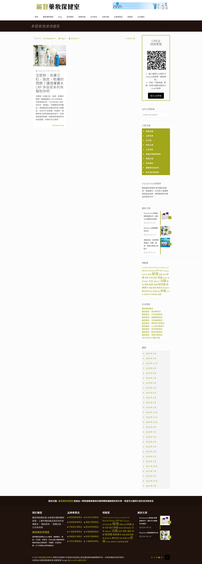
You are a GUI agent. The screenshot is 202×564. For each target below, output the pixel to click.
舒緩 (163, 291)
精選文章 (149, 158)
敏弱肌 (165, 278)
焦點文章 (149, 144)
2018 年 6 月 (151, 436)
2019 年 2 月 (151, 402)
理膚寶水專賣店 (75, 536)
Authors (74, 38)
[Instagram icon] (157, 557)
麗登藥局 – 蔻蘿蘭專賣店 (152, 317)
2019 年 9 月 (151, 368)
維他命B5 (166, 288)
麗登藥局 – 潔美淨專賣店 (152, 334)
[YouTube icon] (154, 557)
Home (149, 25)
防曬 (152, 294)
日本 (151, 280)
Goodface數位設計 (79, 560)
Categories (49, 38)
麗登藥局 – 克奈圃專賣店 (152, 320)
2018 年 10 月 (151, 422)
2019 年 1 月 (151, 407)
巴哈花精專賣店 (75, 541)
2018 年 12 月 (151, 412)
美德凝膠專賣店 (75, 517)
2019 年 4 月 (151, 392)
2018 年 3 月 (151, 451)
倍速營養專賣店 (75, 522)
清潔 (120, 531)
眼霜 (150, 288)
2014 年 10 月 (151, 480)
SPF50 (144, 274)
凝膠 (146, 277)
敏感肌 (146, 281)
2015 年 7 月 (151, 471)
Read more (59, 125)
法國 (163, 280)
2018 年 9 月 (151, 427)
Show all (131, 38)
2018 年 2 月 (151, 456)
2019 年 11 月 (151, 363)
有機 (155, 281)
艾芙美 (108, 542)
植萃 (158, 281)
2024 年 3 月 (151, 358)
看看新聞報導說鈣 (153, 154)
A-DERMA (145, 267)
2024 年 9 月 (151, 353)
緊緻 (151, 291)
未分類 (148, 140)
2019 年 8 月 (151, 373)
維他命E (145, 291)
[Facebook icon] (152, 557)
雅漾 (156, 294)
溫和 (151, 284)
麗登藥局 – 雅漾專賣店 (151, 311)
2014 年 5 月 (151, 485)
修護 (129, 524)
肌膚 (155, 291)
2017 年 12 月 (151, 466)
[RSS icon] (161, 557)
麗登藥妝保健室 (45, 557)
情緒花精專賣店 (92, 522)
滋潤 (156, 284)
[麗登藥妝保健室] (58, 6)
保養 (160, 274)
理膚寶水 (117, 534)
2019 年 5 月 (151, 387)
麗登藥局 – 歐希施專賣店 (152, 331)
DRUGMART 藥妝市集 (151, 337)
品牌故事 (149, 135)
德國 (160, 277)
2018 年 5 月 (151, 441)
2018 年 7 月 (151, 431)
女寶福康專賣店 (92, 531)
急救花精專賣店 (92, 536)
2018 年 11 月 (151, 417)
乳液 (149, 274)
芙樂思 (146, 294)
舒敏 (158, 291)
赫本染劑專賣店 (92, 526)
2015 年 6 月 (151, 476)
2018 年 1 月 (151, 461)
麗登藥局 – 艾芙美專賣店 (152, 314)
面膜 (159, 294)
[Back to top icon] (167, 557)
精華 (154, 287)
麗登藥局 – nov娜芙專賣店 (153, 326)
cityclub (41, 70)
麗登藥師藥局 (147, 308)
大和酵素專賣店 (75, 531)
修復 (164, 274)
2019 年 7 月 (151, 378)
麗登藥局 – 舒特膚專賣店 (152, 329)
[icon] (159, 557)
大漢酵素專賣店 (92, 541)
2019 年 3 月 (151, 397)
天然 (151, 277)
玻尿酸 (162, 284)
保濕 (155, 273)
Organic (166, 271)
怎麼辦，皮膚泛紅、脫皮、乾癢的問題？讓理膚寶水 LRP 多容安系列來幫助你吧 (50, 82)
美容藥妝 (149, 163)
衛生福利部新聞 (152, 172)
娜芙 (155, 277)
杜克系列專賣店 (92, 517)
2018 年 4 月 (151, 446)
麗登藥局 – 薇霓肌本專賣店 (153, 323)
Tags (63, 38)
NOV (161, 270)
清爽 (146, 284)
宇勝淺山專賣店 (75, 526)
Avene (150, 267)
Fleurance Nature (160, 267)
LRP (157, 270)
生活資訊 (149, 149)
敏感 (124, 528)
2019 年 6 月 (151, 382)
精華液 (159, 287)
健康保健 (149, 131)
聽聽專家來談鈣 (152, 167)
